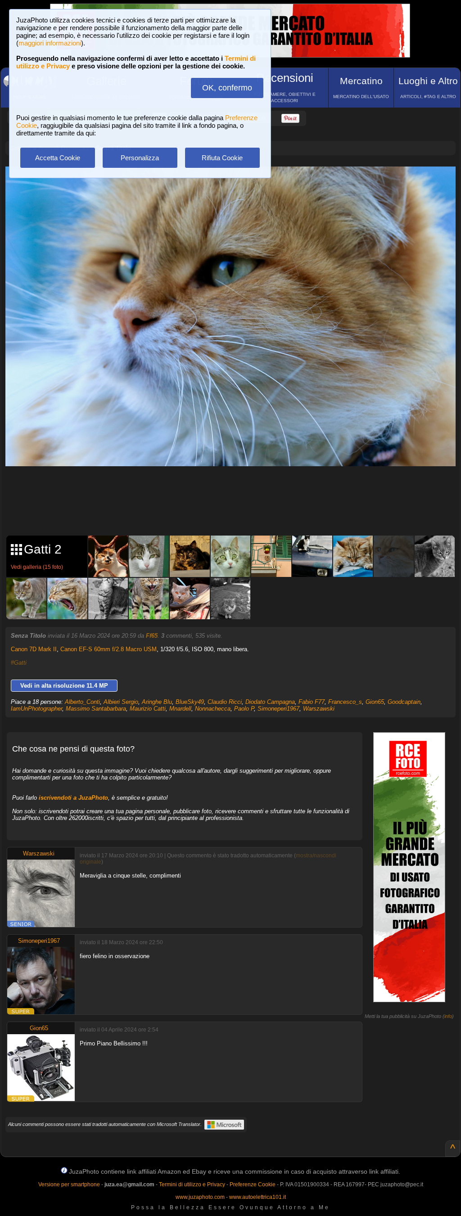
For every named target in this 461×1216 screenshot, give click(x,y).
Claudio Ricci (225, 701)
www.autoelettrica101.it (257, 1197)
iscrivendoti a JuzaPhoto (73, 797)
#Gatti (19, 662)
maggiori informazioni (49, 43)
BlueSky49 (190, 701)
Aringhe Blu (157, 701)
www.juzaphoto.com (200, 1197)
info (448, 1016)
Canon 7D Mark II (34, 649)
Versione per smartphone (69, 1184)
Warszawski (318, 708)
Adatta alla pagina (236, 182)
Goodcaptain (404, 701)
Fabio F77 (311, 701)
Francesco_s (345, 701)
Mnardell (180, 708)
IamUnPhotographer (36, 708)
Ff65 (152, 635)
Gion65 (375, 701)
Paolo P (244, 708)
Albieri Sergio (121, 701)
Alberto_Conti (82, 701)
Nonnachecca (212, 708)
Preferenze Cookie (253, 1184)
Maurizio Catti (148, 708)
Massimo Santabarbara (96, 708)
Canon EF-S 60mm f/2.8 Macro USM (108, 649)
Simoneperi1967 (278, 708)
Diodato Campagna (270, 701)
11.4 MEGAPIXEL (237, 508)
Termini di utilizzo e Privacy (192, 1184)
